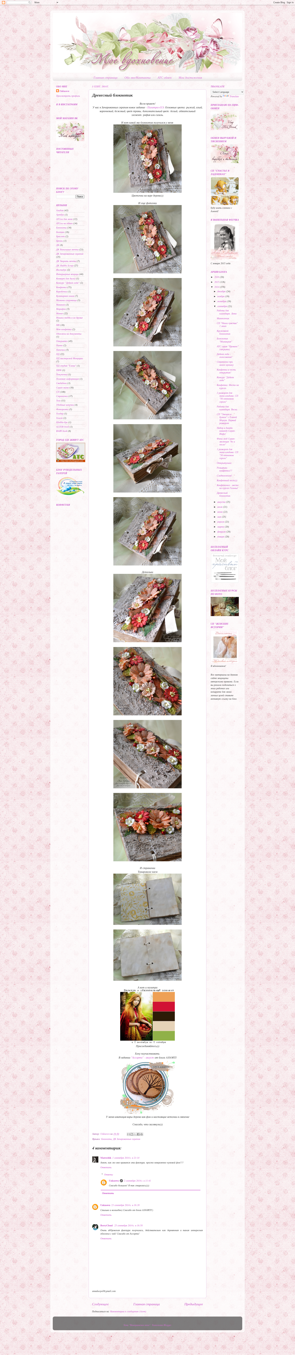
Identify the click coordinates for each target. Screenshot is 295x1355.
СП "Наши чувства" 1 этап (227, 324)
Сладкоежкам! (224, 475)
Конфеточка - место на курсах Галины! (227, 486)
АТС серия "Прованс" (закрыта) (228, 348)
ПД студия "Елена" (66, 365)
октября (222, 301)
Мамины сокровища (66, 300)
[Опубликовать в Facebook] (138, 1134)
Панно (59, 345)
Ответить (105, 1167)
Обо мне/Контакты (137, 77)
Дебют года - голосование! (224, 355)
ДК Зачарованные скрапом (126, 1139)
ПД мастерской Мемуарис (69, 358)
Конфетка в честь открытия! (226, 371)
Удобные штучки (65, 404)
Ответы (108, 1174)
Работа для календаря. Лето (227, 312)
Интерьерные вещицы (67, 274)
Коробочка (61, 291)
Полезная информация (67, 378)
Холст (59, 418)
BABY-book (61, 431)
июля (220, 506)
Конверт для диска (65, 278)
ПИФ (58, 370)
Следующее (100, 1304)
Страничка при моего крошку (225, 363)
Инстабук (61, 269)
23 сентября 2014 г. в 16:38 (125, 1205)
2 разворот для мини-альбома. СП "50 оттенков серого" (227, 397)
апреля (221, 521)
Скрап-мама (62, 387)
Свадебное (61, 383)
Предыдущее (193, 1304)
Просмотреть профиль (68, 95)
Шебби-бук (62, 422)
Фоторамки (62, 409)
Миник (59, 313)
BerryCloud (106, 1225)
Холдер (59, 413)
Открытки (62, 341)
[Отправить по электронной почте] (128, 1134)
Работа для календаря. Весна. (227, 408)
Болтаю (60, 232)
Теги (58, 400)
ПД (57, 354)
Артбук (60, 214)
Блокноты (106, 1139)
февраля (221, 531)
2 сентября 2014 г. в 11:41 (137, 1180)
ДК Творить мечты (66, 261)
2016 (217, 277)
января (221, 536)
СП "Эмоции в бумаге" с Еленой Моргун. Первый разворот (227, 419)
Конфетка (61, 287)
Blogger (167, 1325)
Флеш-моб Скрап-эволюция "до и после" (226, 441)
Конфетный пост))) (227, 480)
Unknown (114, 1180)
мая (219, 516)
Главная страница (105, 77)
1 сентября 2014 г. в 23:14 (125, 1157)
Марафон (61, 309)
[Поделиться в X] (135, 1134)
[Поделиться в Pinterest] (141, 1134)
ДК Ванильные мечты (67, 249)
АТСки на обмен (64, 223)
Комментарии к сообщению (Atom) (128, 1311)
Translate (234, 96)
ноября (221, 296)
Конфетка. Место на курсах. (228, 386)
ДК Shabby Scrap (64, 265)
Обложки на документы (68, 333)
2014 (217, 286)
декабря (221, 291)
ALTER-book (62, 426)
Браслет (60, 236)
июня (220, 511)
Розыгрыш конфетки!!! (224, 469)
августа (221, 501)
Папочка (60, 349)
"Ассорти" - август (142, 1057)
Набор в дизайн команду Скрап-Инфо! (226, 430)
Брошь (59, 240)
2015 (217, 282)
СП (57, 391)
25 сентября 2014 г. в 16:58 (128, 1225)
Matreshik (105, 1157)
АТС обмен (165, 77)
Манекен (60, 304)
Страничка (62, 396)
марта (221, 526)
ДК (57, 245)
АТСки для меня (64, 219)
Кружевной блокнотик (223, 332)
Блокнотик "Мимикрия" (224, 340)
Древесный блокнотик (223, 494)
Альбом (60, 210)
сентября (222, 306)
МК (58, 325)
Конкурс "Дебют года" (67, 282)
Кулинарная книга (65, 296)
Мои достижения (190, 77)
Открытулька (224, 462)
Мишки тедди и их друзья (69, 317)
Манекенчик (223, 318)
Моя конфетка (64, 329)
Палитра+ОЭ (155, 107)
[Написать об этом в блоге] (132, 1134)
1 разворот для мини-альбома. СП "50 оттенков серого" (227, 454)
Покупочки (61, 374)
